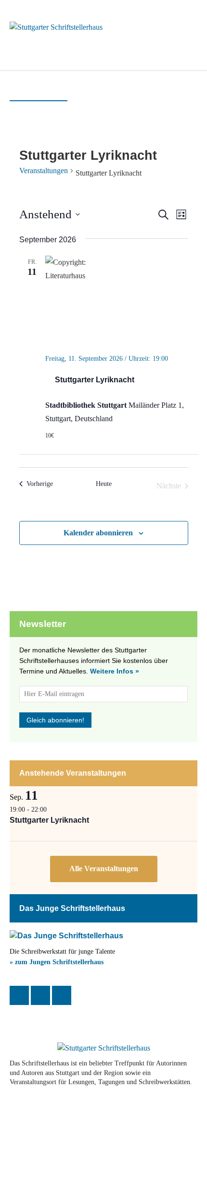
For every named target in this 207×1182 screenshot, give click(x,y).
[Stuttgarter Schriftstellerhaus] (103, 1048)
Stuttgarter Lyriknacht (94, 380)
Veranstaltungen (43, 170)
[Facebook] (19, 995)
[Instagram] (40, 995)
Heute (104, 483)
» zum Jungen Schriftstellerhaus (57, 962)
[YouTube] (61, 995)
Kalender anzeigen (103, 869)
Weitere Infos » (114, 671)
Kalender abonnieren (98, 533)
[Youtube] (75, 1112)
